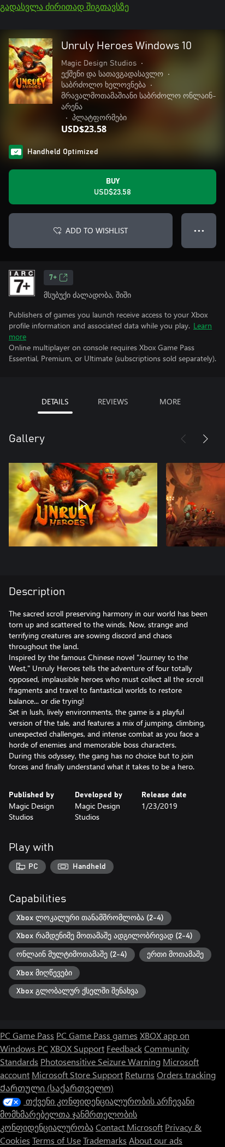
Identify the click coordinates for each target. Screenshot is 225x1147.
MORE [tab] (170, 401)
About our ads (155, 1140)
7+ (53, 277)
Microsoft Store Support (77, 1074)
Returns (140, 1074)
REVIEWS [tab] (113, 401)
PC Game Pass (27, 1035)
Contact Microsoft (129, 1127)
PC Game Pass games (97, 1035)
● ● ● (199, 230)
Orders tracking (186, 1074)
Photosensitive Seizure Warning (100, 1061)
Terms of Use (56, 1140)
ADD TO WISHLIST (97, 230)
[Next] (205, 438)
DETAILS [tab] (55, 401)
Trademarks (105, 1140)
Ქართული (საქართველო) (57, 1087)
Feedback (124, 1048)
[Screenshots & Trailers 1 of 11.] (83, 504)
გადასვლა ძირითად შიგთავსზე (64, 6)
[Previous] (183, 438)
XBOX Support (77, 1048)
